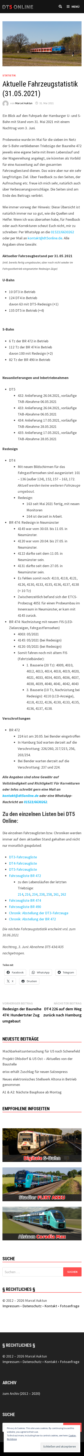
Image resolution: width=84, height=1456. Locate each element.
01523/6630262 (62, 232)
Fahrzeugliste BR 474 (25, 900)
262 (63, 894)
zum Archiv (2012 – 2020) (21, 1393)
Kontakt (50, 1306)
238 (42, 894)
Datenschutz (32, 1306)
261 (56, 894)
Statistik (9, 75)
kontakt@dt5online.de (45, 238)
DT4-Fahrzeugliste (23, 863)
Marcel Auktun (23, 103)
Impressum (11, 1306)
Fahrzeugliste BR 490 (25, 906)
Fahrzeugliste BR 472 (25, 875)
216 (27, 894)
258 (49, 894)
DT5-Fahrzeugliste (23, 869)
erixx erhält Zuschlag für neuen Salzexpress (35, 1071)
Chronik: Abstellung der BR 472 (32, 919)
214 (20, 894)
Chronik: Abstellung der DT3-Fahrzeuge (38, 913)
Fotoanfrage (69, 1306)
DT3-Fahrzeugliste (23, 857)
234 (35, 894)
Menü (75, 6)
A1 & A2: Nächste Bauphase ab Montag (32, 1092)
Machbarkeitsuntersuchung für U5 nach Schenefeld (41, 1051)
